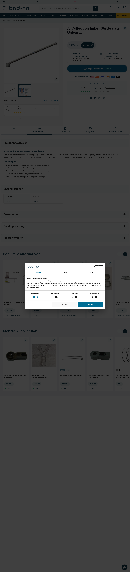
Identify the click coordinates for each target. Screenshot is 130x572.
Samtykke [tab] (38, 272)
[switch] (55, 297)
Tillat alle (90, 304)
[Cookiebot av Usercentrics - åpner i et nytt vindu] (95, 266)
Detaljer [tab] (65, 272)
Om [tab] (91, 272)
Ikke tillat (64, 304)
